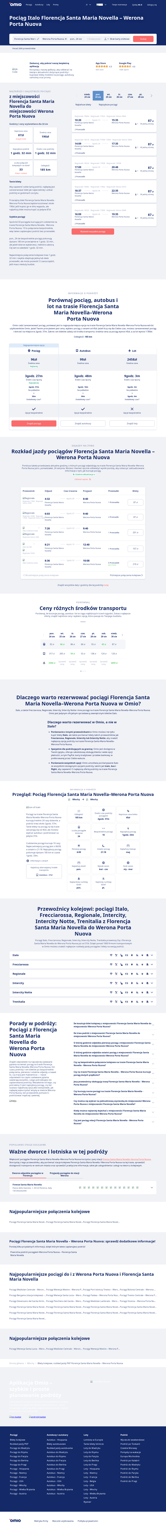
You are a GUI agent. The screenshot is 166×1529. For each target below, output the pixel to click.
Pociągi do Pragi (18, 1464)
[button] (77, 39)
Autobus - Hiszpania (57, 1439)
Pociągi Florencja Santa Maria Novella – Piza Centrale (72, 1222)
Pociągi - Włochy (18, 1485)
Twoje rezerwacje (119, 5)
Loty (48, 4)
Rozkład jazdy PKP (19, 1444)
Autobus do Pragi (56, 1468)
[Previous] (44, 635)
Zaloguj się (152, 5)
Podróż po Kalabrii (129, 1460)
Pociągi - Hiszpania (19, 1468)
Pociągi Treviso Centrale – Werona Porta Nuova (143, 1295)
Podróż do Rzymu (129, 1468)
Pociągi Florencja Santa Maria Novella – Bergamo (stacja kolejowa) (78, 1312)
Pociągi (29, 4)
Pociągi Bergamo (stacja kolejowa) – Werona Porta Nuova (37, 1295)
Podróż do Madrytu (130, 1464)
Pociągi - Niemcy (18, 1472)
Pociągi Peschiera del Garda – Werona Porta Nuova (71, 1301)
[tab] (83, 104)
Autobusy (39, 4)
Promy (55, 4)
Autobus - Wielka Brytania (60, 1489)
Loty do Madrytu (92, 1448)
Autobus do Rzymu (56, 1456)
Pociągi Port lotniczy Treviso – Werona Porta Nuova (108, 1289)
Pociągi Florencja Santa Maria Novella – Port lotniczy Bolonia (38, 1222)
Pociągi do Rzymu (19, 1452)
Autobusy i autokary (57, 1434)
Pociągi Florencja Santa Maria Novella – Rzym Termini (72, 1306)
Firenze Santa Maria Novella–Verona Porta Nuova (126, 1159)
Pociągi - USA (16, 1481)
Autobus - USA (54, 1481)
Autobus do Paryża (56, 1460)
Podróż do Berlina (129, 1477)
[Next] (151, 95)
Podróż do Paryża (129, 1472)
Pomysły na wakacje (130, 1452)
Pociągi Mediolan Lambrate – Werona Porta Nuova (108, 1301)
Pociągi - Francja (18, 1477)
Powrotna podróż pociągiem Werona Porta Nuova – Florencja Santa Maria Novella (43, 1254)
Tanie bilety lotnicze (94, 1444)
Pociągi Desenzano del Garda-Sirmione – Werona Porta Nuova (39, 1301)
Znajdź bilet (21, 139)
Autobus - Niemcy (56, 1472)
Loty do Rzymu (91, 1452)
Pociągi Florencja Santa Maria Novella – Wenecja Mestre (110, 1306)
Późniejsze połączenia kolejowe (125, 575)
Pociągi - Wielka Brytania (22, 1489)
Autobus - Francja (56, 1477)
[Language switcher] (101, 4)
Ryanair (87, 1501)
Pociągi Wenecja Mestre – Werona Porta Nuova (69, 1289)
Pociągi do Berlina (19, 1460)
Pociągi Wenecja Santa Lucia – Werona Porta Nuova (71, 1295)
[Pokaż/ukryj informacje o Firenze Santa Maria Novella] (151, 1187)
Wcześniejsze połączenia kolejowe (42, 575)
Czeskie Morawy (128, 1448)
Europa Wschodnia (130, 1456)
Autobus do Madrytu (57, 1452)
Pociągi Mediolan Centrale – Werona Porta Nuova (33, 1289)
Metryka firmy (41, 1521)
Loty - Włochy (90, 1489)
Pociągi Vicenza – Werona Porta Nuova (139, 1301)
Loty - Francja (90, 1477)
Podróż (124, 1434)
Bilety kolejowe (17, 1439)
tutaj (106, 585)
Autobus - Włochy (56, 1485)
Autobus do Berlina (56, 1464)
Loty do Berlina (91, 1460)
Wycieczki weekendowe (132, 1439)
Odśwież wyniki (81, 479)
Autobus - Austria (55, 1493)
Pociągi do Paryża (19, 1456)
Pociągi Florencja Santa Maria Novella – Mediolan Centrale (37, 1306)
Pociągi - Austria (18, 1493)
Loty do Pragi (90, 1464)
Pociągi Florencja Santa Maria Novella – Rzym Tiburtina (36, 1318)
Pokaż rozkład (21, 173)
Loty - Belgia (90, 1481)
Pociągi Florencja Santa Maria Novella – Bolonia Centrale (110, 1222)
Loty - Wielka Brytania (95, 1493)
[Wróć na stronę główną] (17, 5)
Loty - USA (89, 1485)
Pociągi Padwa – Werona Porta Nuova (101, 1295)
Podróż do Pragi (128, 1481)
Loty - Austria (90, 1497)
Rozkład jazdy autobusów (60, 1448)
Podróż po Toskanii (130, 1444)
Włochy (30, 1363)
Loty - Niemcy (90, 1472)
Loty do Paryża (91, 1456)
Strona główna (16, 1363)
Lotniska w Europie (93, 1439)
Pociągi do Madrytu (20, 1448)
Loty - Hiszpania (92, 1468)
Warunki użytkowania (63, 1521)
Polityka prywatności (88, 1521)
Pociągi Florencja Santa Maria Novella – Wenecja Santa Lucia (112, 1312)
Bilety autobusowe (56, 1444)
